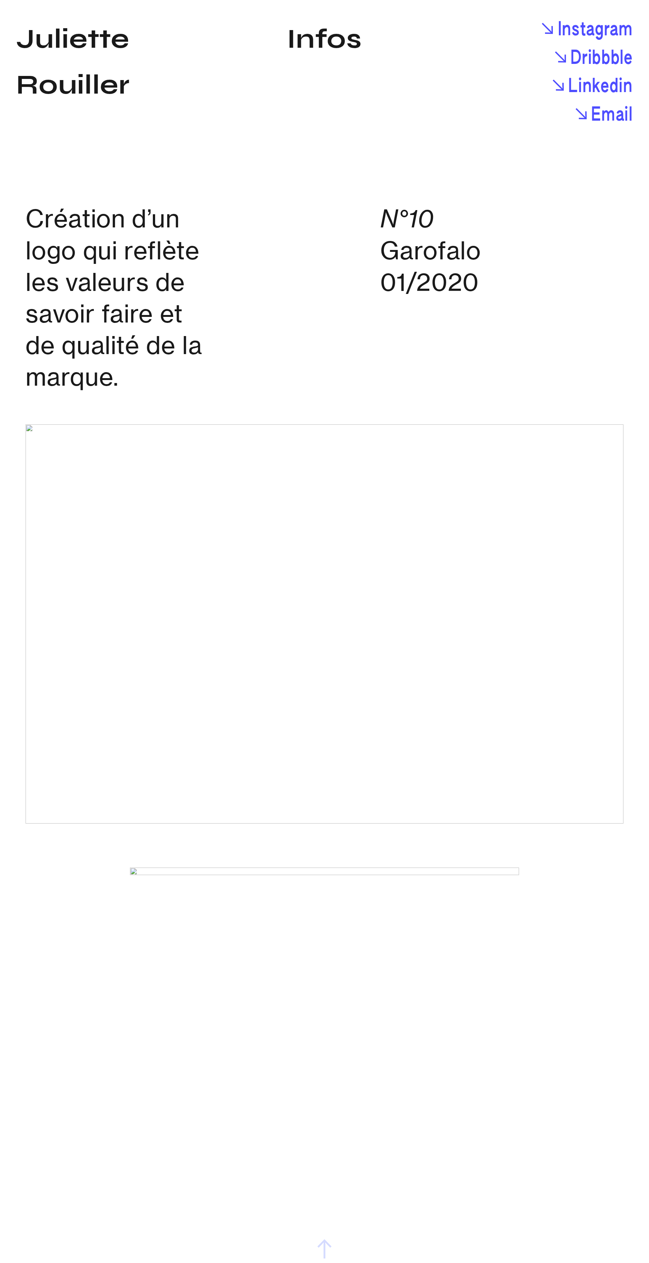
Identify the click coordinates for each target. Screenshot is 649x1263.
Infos (324, 39)
